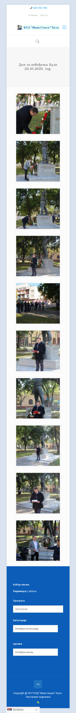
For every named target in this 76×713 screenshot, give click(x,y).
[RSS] (38, 702)
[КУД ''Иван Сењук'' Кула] (38, 27)
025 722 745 (40, 7)
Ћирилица (19, 591)
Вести (44, 15)
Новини (32, 15)
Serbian (18, 709)
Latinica (32, 591)
